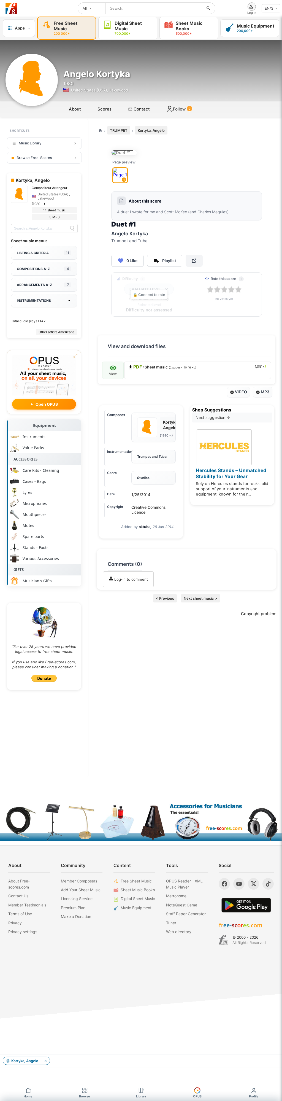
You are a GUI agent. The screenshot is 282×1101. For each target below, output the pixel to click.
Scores (104, 109)
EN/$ (269, 8)
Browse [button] (84, 1096)
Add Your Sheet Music (81, 889)
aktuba (144, 526)
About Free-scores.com (19, 884)
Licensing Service (77, 898)
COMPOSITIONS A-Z (43, 268)
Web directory (178, 931)
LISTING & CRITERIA (43, 253)
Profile (254, 1096)
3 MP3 (54, 217)
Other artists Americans (56, 332)
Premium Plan (73, 907)
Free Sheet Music (136, 881)
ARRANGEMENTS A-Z (43, 284)
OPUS (197, 1096)
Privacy (15, 922)
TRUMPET (119, 130)
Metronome (176, 895)
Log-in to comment (130, 579)
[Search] (72, 228)
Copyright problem (258, 613)
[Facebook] (224, 884)
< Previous (165, 598)
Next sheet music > (200, 598)
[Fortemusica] (223, 940)
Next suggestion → (213, 417)
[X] (253, 884)
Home (28, 1096)
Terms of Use (20, 913)
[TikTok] (268, 884)
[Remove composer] (45, 1061)
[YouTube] (239, 884)
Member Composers (79, 881)
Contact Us (18, 895)
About (75, 109)
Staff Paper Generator (186, 913)
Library (141, 1096)
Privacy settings (22, 931)
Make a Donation (76, 916)
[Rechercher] (208, 8)
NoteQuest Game (181, 905)
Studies (143, 478)
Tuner (171, 922)
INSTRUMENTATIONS (34, 300)
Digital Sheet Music (138, 898)
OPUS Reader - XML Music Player (184, 884)
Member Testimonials (27, 905)
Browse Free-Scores (34, 157)
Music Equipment (136, 907)
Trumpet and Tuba (152, 456)
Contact (141, 109)
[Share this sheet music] (194, 261)
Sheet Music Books (138, 889)
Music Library (30, 143)
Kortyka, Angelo (151, 130)
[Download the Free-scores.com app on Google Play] (246, 905)
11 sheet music (54, 210)
